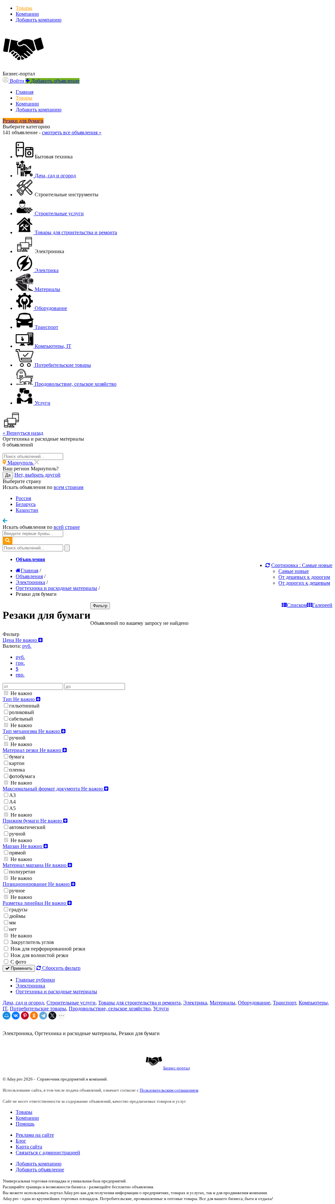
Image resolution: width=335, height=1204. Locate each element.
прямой (17, 852)
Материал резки (32, 750)
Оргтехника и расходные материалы (56, 991)
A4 (12, 802)
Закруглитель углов (31, 942)
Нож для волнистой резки (38, 955)
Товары (24, 8)
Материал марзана (35, 865)
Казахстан (27, 510)
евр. (20, 674)
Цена (20, 640)
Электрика (195, 1002)
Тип (19, 699)
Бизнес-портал (176, 1068)
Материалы (222, 1002)
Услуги (161, 1008)
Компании (27, 14)
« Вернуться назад (23, 433)
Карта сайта (29, 1146)
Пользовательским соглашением (169, 1090)
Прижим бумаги (33, 820)
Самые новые (293, 571)
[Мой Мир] (6, 1015)
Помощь (25, 1124)
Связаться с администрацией (48, 1152)
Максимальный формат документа (53, 788)
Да (7, 475)
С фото (17, 962)
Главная (24, 92)
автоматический (27, 827)
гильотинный (24, 705)
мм (12, 922)
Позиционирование (37, 884)
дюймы (17, 916)
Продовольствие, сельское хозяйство (109, 1008)
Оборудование (254, 1002)
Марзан (23, 846)
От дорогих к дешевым (304, 583)
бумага (16, 756)
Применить (20, 968)
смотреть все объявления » (71, 132)
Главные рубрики (35, 980)
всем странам (68, 487)
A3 (12, 795)
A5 (12, 808)
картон (17, 763)
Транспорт (284, 1002)
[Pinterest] (25, 1015)
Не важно (20, 693)
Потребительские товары (38, 1008)
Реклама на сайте (35, 1135)
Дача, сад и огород (23, 1002)
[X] (52, 1015)
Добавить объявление (40, 1169)
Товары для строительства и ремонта (139, 1002)
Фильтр (100, 605)
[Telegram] (43, 1015)
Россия (23, 498)
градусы (18, 909)
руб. (20, 657)
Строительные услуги (71, 1002)
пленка (17, 770)
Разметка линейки (35, 903)
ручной (17, 737)
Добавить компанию (39, 20)
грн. (20, 663)
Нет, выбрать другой (37, 475)
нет (13, 929)
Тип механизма (32, 731)
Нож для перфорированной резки (47, 949)
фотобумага (22, 776)
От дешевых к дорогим (304, 577)
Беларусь (26, 504)
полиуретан (22, 871)
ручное (17, 890)
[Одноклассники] (34, 1015)
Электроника (30, 985)
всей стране (67, 527)
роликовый (21, 712)
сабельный (21, 719)
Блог (21, 1141)
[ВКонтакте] (16, 1015)
